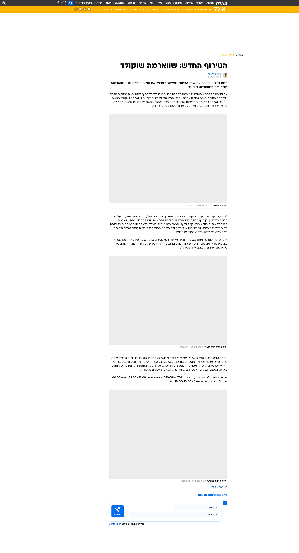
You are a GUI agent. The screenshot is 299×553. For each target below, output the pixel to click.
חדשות (210, 3)
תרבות (178, 3)
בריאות (142, 3)
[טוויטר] (80, 9)
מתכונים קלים (121, 10)
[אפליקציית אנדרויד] (89, 9)
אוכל (152, 3)
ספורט (199, 3)
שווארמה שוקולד (219, 487)
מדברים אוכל (151, 10)
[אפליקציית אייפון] (85, 9)
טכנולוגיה (120, 3)
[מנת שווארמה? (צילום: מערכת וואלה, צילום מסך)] (168, 161)
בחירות (189, 3)
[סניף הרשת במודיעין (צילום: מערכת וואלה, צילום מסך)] (168, 437)
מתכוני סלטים (136, 10)
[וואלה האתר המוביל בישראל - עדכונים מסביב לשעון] (221, 3)
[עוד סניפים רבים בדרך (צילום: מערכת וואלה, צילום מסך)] (168, 303)
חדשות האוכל (204, 10)
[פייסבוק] (76, 9)
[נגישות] (4, 3)
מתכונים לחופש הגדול (169, 10)
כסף (160, 3)
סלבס (168, 3)
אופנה (108, 3)
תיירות (131, 3)
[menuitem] (208, 3)
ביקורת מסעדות (188, 10)
